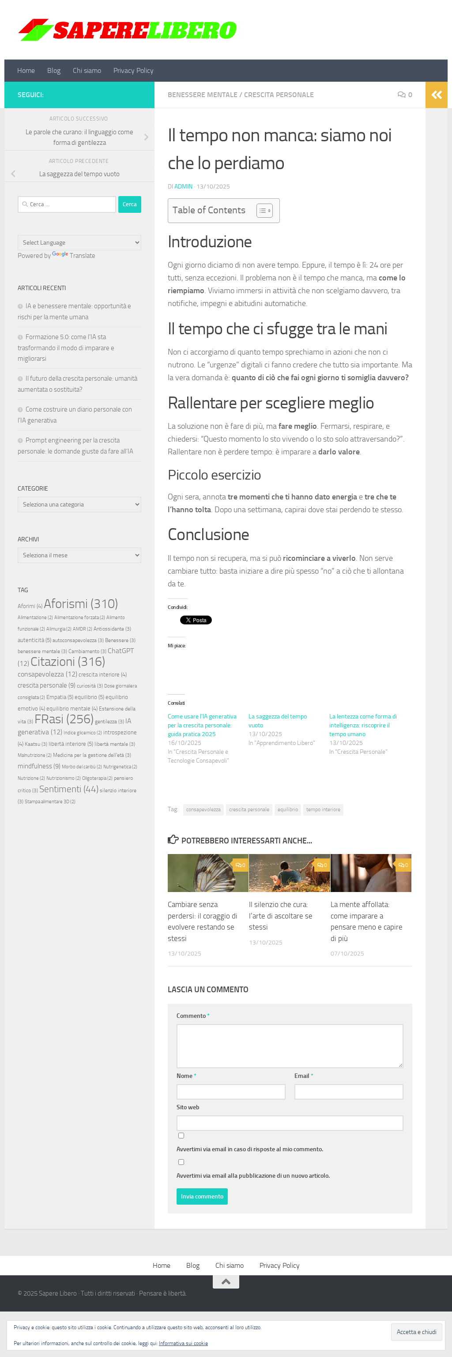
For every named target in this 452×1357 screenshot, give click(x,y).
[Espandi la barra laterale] (437, 95)
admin (183, 186)
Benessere (120, 640)
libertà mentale (114, 744)
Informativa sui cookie (183, 1343)
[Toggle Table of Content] (260, 210)
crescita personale (249, 809)
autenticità (34, 640)
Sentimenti (68, 789)
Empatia (59, 697)
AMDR (82, 629)
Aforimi (30, 606)
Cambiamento (87, 651)
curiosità (90, 686)
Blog (53, 70)
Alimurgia (59, 629)
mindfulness (39, 766)
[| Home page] (128, 30)
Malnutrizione (35, 755)
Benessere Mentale (202, 95)
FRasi (64, 719)
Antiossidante (112, 629)
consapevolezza (203, 809)
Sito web (188, 1107)
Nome (186, 1076)
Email (303, 1076)
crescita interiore (103, 674)
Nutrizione (31, 778)
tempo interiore (323, 809)
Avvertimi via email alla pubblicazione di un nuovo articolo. (253, 1175)
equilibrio (288, 809)
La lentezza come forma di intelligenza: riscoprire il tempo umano (363, 725)
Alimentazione (35, 617)
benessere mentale (42, 651)
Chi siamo (87, 70)
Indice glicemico (83, 733)
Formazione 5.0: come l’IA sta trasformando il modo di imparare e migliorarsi (66, 348)
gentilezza (109, 721)
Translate (82, 256)
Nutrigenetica (120, 767)
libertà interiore (71, 744)
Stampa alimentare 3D (50, 802)
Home (26, 70)
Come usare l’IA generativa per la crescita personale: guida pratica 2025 (202, 725)
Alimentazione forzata (79, 617)
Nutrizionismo (63, 778)
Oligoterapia (97, 778)
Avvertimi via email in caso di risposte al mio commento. (250, 1149)
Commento (193, 1016)
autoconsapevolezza (78, 640)
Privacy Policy (133, 70)
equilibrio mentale (72, 708)
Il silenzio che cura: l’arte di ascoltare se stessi (281, 915)
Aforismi (81, 603)
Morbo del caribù (82, 767)
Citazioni (67, 661)
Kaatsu (36, 744)
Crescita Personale (279, 95)
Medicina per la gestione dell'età (92, 755)
